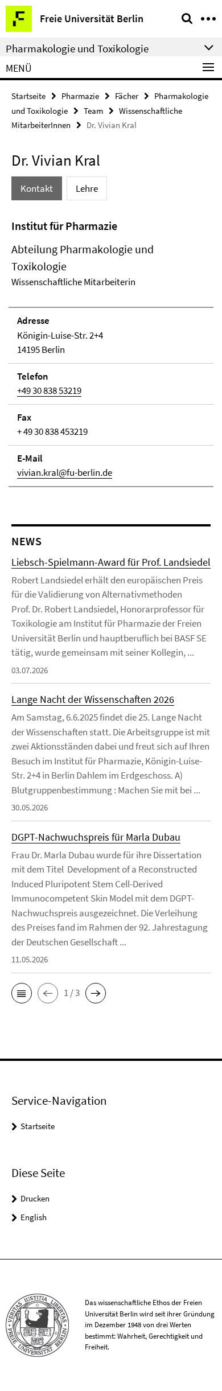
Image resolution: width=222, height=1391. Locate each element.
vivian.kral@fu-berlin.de (64, 472)
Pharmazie (80, 95)
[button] (21, 993)
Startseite (28, 95)
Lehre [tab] (87, 188)
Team (93, 110)
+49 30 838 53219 (49, 390)
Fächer (126, 95)
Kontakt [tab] (36, 188)
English (33, 1217)
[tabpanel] (111, 352)
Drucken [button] (35, 1198)
